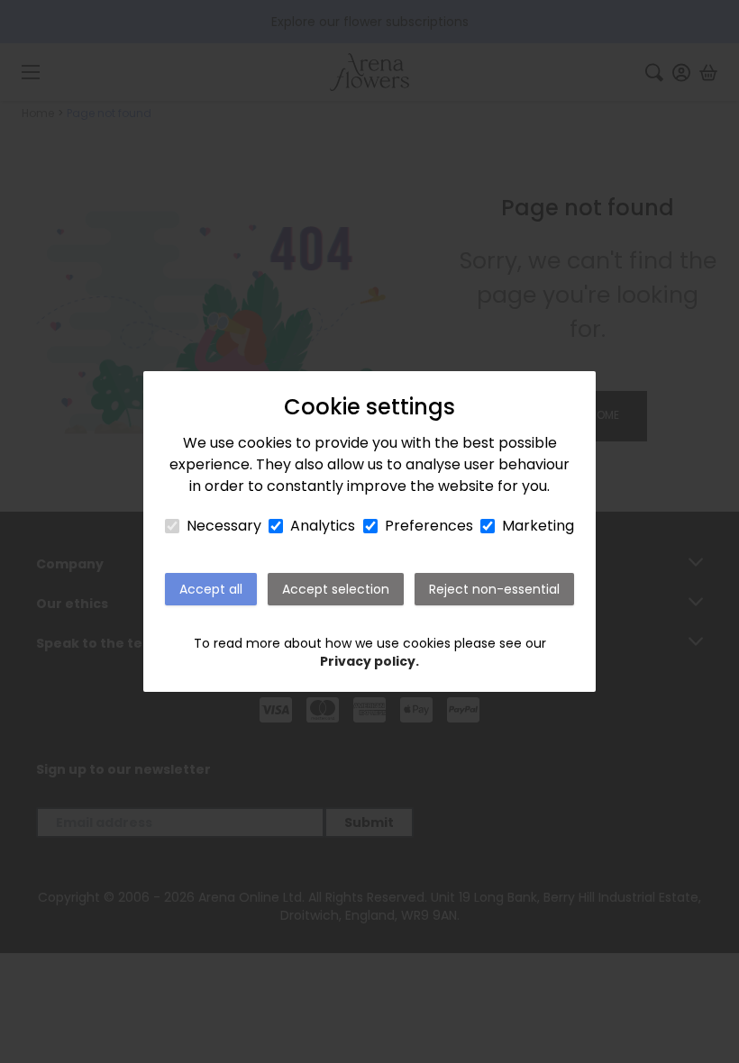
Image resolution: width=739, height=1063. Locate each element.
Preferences (429, 525)
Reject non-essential (494, 589)
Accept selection (335, 589)
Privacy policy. (369, 661)
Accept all (210, 589)
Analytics (322, 525)
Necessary (224, 525)
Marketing (538, 525)
